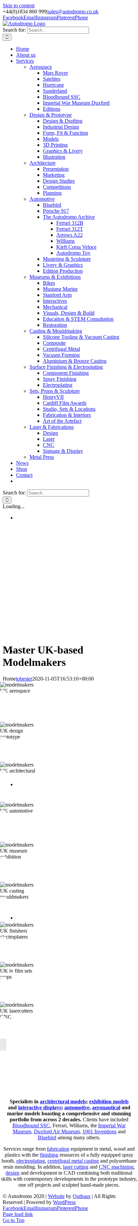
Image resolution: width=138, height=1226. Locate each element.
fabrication (58, 1149)
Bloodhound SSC (31, 1125)
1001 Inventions (99, 1131)
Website (56, 1196)
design (12, 1173)
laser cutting (75, 1167)
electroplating (30, 1161)
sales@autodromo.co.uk (73, 11)
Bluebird (47, 1137)
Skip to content (18, 5)
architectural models (63, 1101)
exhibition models (109, 1101)
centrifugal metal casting (73, 1161)
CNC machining (116, 1167)
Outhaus (81, 1196)
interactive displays (39, 1107)
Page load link (18, 1214)
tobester (24, 679)
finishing (49, 1155)
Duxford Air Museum (57, 1131)
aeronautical (106, 1107)
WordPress (64, 1202)
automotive (76, 1107)
